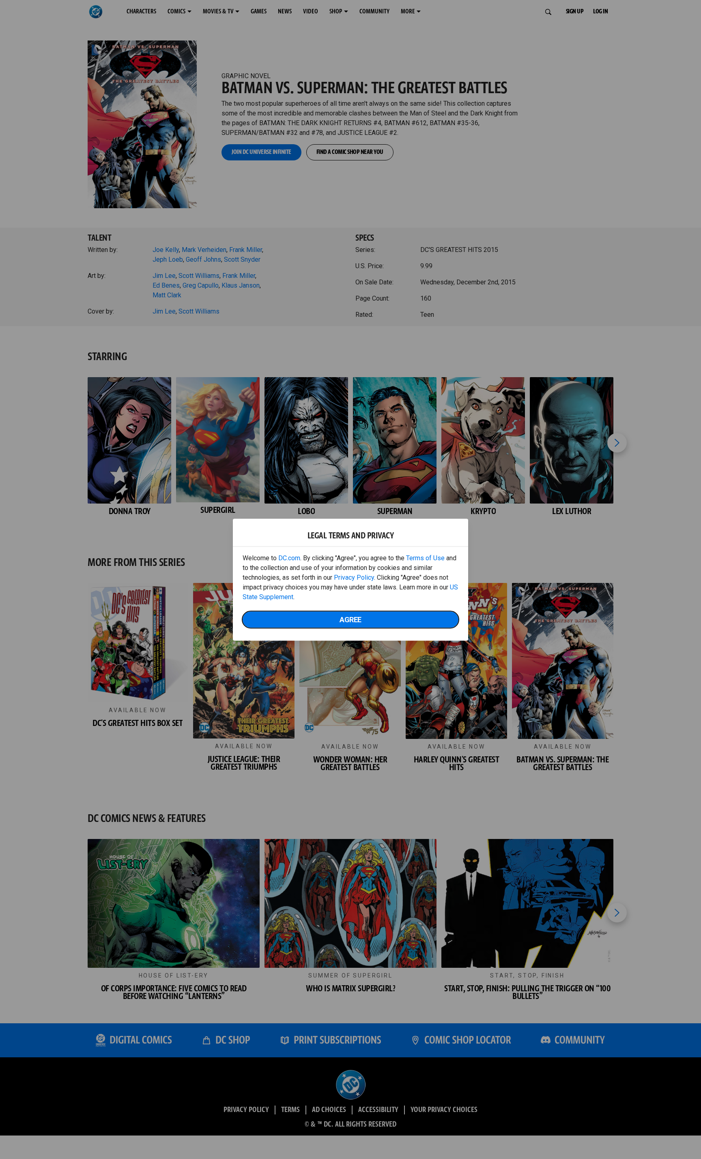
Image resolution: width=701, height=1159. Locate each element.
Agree (350, 619)
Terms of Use (425, 557)
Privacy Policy (354, 577)
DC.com (289, 557)
